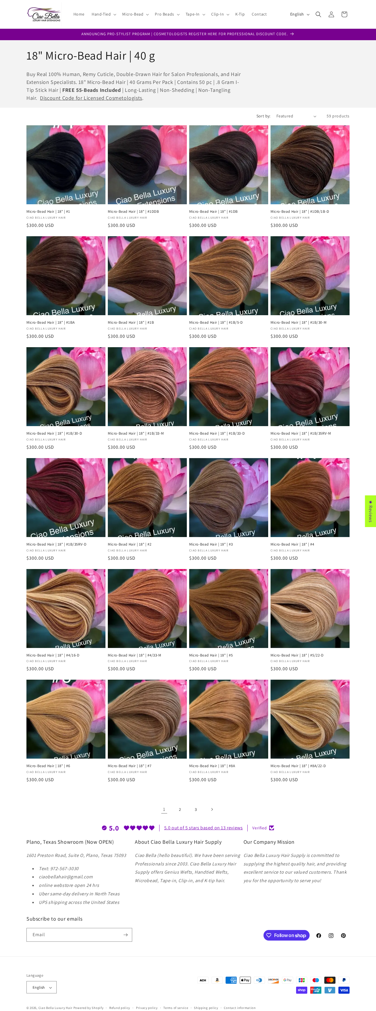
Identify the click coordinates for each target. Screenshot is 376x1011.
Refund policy (119, 1008)
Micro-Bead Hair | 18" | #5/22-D (297, 655)
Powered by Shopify (88, 1008)
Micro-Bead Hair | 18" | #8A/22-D (298, 766)
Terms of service (175, 1008)
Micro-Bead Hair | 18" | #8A (212, 766)
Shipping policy (206, 1008)
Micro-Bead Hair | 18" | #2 (130, 544)
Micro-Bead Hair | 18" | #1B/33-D (217, 433)
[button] (103, 14)
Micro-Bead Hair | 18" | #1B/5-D (216, 322)
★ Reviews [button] (370, 511)
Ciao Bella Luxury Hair (55, 1008)
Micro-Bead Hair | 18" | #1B (131, 322)
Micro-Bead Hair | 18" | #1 (48, 211)
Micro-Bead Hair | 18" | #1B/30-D (54, 433)
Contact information (240, 1008)
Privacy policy (147, 1008)
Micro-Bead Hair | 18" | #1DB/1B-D (300, 211)
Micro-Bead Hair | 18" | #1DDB (133, 211)
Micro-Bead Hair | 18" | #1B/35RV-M (301, 433)
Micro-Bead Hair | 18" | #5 (211, 655)
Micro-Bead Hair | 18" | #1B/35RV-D (56, 544)
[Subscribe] (125, 935)
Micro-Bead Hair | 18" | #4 (292, 544)
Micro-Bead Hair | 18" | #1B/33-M (136, 433)
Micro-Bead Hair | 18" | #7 (130, 766)
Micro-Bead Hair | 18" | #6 (48, 766)
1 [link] (164, 809)
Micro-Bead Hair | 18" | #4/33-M (134, 655)
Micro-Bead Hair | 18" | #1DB (213, 211)
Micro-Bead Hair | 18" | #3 (211, 544)
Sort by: (263, 116)
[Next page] (211, 809)
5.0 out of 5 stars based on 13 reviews (203, 827)
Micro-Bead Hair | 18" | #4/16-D (53, 655)
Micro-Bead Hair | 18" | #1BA (50, 322)
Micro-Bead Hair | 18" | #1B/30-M (298, 322)
